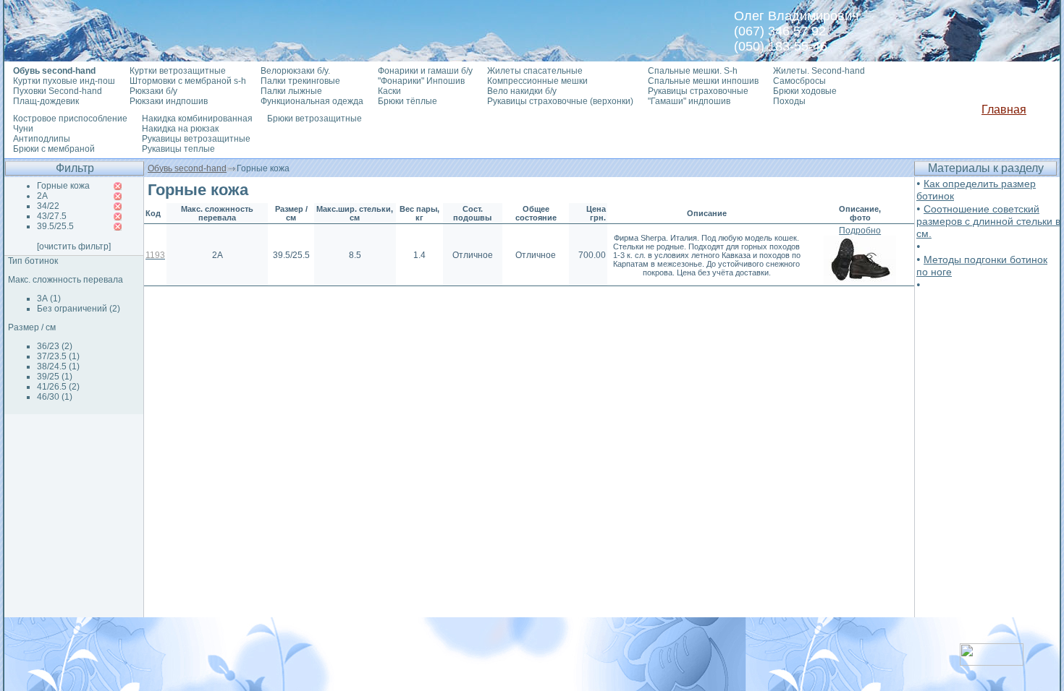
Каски (389, 91)
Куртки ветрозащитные (178, 71)
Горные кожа (63, 186)
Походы (789, 101)
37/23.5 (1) (58, 356)
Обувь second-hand (187, 168)
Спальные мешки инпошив (703, 81)
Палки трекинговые (300, 81)
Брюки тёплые (407, 101)
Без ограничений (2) (78, 309)
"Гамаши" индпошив (689, 101)
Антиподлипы (41, 139)
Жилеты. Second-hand (819, 71)
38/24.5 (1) (58, 366)
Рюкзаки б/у (153, 91)
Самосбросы (799, 81)
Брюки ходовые (805, 91)
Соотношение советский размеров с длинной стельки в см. (988, 221)
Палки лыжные (291, 91)
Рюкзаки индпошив (169, 101)
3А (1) (49, 298)
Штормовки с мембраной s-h (188, 81)
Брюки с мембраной (54, 149)
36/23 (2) (54, 346)
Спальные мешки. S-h (693, 71)
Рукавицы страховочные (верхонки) (560, 101)
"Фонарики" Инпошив (421, 81)
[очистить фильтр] (74, 246)
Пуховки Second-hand (57, 91)
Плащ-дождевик (46, 101)
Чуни (23, 129)
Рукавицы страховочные (698, 91)
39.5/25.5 (55, 226)
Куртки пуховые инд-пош (64, 81)
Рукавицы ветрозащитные (196, 139)
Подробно (860, 231)
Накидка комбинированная (197, 118)
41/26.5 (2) (58, 387)
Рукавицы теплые (178, 149)
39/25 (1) (54, 377)
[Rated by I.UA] (991, 662)
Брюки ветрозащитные (314, 118)
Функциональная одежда (312, 101)
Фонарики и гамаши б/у (425, 71)
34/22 (48, 206)
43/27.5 (52, 216)
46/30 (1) (54, 397)
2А (42, 196)
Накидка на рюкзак (180, 129)
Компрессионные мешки (537, 81)
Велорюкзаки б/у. (295, 71)
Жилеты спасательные (535, 71)
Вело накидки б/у (522, 91)
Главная (1003, 109)
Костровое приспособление (70, 118)
